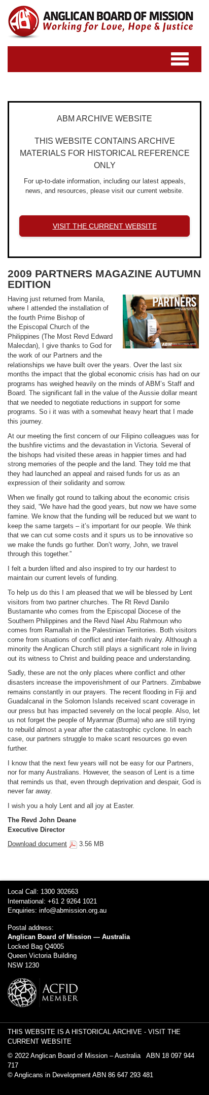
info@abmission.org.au (73, 910)
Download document (37, 844)
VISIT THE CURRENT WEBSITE (105, 226)
